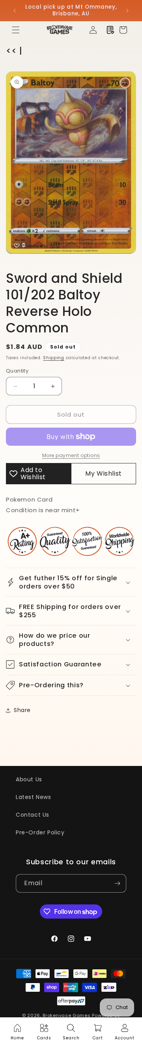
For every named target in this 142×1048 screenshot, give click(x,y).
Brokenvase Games (66, 1015)
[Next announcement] (127, 10)
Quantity (17, 371)
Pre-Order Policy (40, 832)
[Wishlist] (110, 30)
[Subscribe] (117, 883)
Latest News (33, 797)
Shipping (53, 358)
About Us (29, 779)
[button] (15, 30)
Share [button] (22, 710)
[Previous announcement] (14, 10)
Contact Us (32, 815)
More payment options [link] (71, 455)
